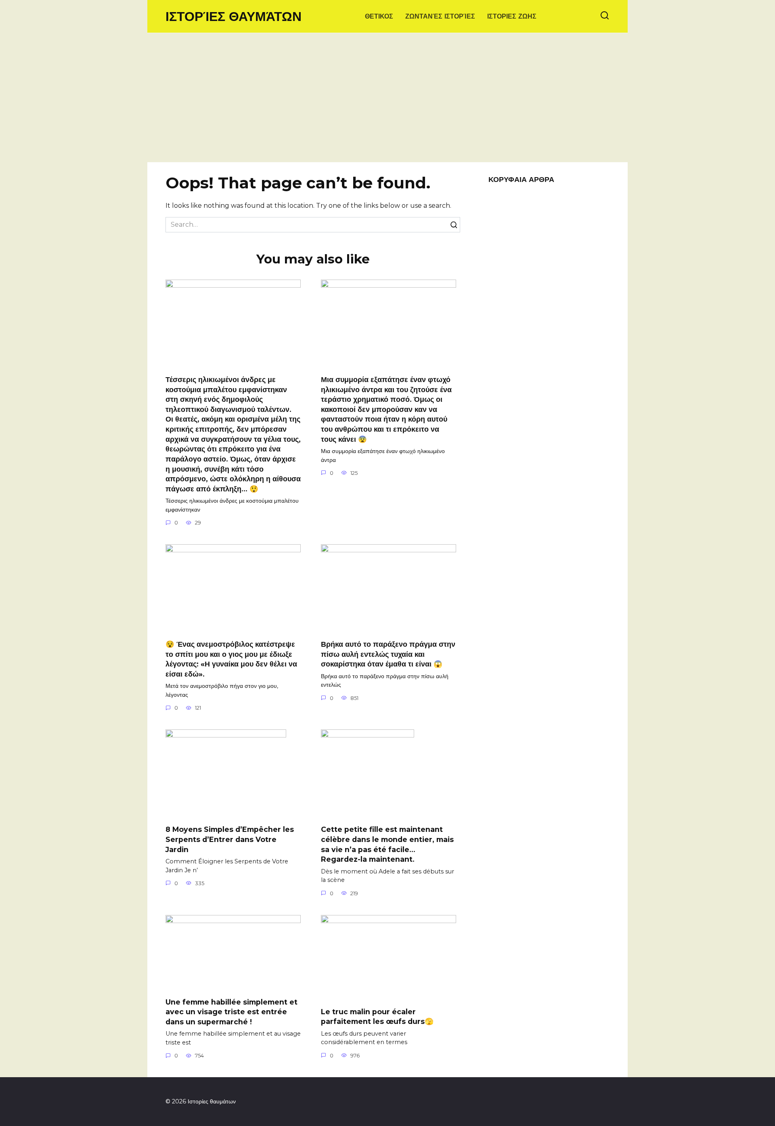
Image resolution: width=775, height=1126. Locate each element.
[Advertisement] (387, 101)
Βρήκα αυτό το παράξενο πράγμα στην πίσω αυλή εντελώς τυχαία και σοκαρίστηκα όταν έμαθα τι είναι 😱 (388, 654)
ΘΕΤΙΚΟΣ (379, 16)
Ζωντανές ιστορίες (440, 16)
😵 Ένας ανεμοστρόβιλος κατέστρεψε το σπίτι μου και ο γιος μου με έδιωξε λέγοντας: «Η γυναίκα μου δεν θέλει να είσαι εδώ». (231, 659)
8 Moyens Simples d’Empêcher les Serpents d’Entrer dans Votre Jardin (229, 839)
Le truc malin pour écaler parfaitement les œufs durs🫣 (377, 1016)
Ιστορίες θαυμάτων (233, 16)
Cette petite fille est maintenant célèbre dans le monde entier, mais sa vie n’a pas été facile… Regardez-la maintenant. (387, 844)
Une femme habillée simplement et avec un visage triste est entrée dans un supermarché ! (231, 1012)
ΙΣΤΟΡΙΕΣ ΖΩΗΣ (511, 16)
